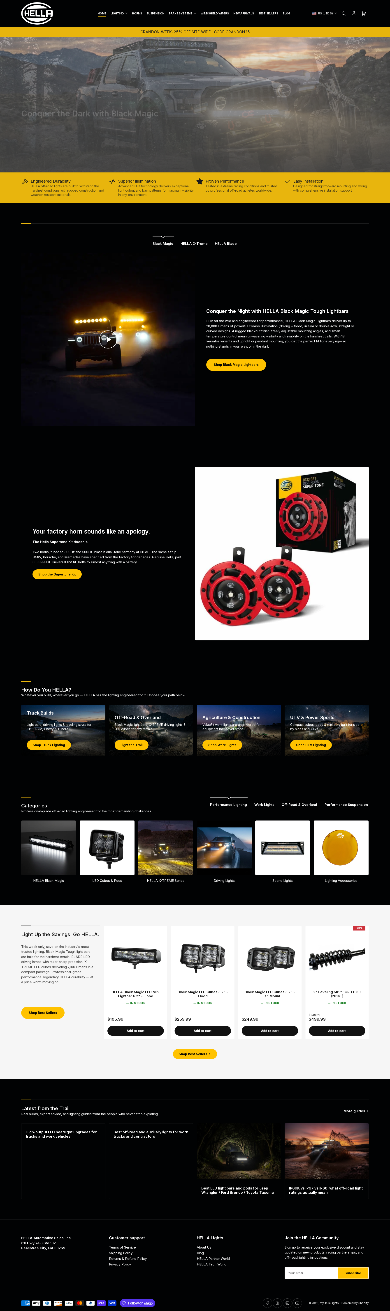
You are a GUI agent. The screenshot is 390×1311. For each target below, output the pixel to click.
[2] (337, 957)
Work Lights (264, 804)
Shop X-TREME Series (46, 158)
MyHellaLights (329, 1303)
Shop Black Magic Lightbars (236, 365)
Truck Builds (40, 713)
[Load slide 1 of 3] (191, 166)
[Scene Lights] (282, 848)
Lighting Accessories (341, 880)
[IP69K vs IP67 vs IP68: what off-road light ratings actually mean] (327, 1151)
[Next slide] (384, 105)
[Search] (344, 13)
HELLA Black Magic (48, 880)
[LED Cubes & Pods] (107, 848)
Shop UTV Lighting (311, 745)
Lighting (117, 13)
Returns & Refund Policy (128, 1258)
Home (102, 13)
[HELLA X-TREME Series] (165, 848)
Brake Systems (180, 13)
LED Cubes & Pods (107, 880)
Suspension (155, 13)
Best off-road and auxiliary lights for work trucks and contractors (151, 1134)
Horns (137, 13)
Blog (286, 13)
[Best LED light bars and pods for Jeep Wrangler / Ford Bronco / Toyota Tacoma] (239, 1151)
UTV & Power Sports (312, 717)
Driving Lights (224, 880)
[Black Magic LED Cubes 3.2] (202, 957)
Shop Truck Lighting (49, 745)
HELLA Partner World (213, 1258)
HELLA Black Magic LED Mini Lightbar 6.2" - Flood (135, 994)
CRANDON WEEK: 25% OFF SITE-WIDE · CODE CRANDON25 (195, 32)
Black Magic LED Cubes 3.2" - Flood (203, 994)
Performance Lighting (228, 804)
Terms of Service (122, 1247)
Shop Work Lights (222, 745)
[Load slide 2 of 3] (195, 166)
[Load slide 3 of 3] (199, 166)
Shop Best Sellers (43, 1013)
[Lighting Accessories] (341, 848)
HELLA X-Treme (194, 243)
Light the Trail (132, 745)
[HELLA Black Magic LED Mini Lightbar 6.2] (135, 957)
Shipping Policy (120, 1253)
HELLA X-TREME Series (165, 880)
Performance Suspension (346, 804)
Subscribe (353, 1273)
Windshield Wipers (215, 13)
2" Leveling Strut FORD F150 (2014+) (337, 994)
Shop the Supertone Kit (57, 574)
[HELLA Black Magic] (48, 848)
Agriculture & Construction (231, 717)
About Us (204, 1247)
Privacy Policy (120, 1264)
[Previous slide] (6, 105)
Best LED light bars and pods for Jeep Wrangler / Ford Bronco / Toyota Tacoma (237, 1190)
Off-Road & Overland (138, 717)
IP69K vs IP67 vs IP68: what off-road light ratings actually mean (326, 1190)
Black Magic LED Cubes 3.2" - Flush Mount (270, 994)
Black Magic (163, 243)
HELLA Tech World (211, 1264)
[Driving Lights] (224, 848)
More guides (354, 1111)
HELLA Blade (226, 243)
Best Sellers (268, 13)
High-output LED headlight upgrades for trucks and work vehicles (61, 1134)
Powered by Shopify (355, 1303)
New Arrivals (243, 13)
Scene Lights (282, 880)
